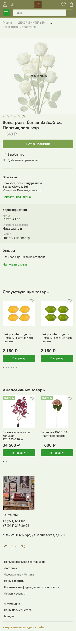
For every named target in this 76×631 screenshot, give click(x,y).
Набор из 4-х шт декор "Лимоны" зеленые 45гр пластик (56, 338)
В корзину (19, 358)
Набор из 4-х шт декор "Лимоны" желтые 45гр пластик (18, 338)
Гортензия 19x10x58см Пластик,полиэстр (56, 434)
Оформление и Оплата (19, 574)
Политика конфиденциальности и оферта (31, 587)
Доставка (10, 568)
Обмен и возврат (15, 593)
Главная (8, 22)
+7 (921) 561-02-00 (16, 521)
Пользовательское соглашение (24, 562)
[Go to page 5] (13, 367)
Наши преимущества (18, 610)
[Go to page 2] (6, 367)
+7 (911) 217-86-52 (16, 525)
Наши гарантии (14, 581)
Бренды (9, 616)
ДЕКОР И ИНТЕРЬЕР (31, 22)
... (51, 22)
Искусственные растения (19, 27)
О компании (12, 603)
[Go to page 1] (3, 367)
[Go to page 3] (8, 367)
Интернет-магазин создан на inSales (23, 627)
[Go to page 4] (11, 367)
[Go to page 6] (16, 367)
